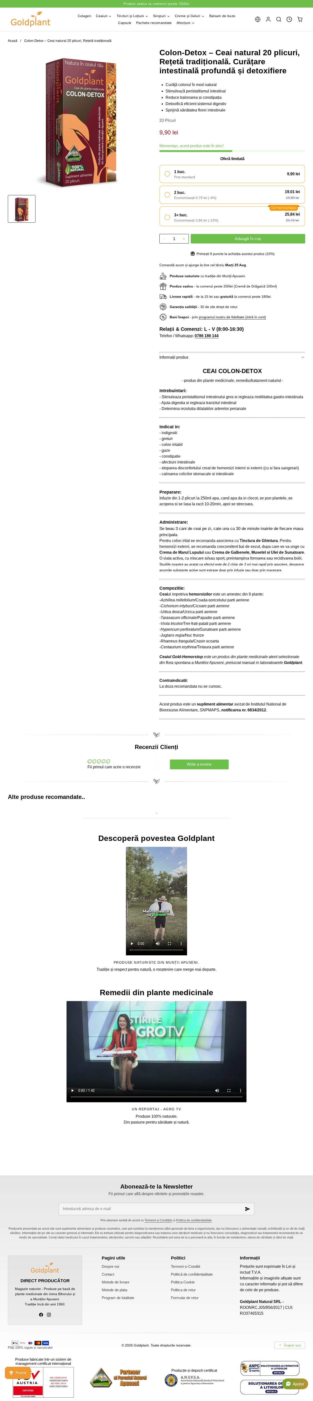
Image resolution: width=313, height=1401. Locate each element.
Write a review (199, 764)
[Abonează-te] (247, 1209)
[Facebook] (41, 1315)
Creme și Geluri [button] (187, 16)
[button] (257, 19)
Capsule (124, 23)
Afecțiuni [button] (183, 23)
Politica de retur (183, 1290)
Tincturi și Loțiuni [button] (130, 16)
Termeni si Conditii (185, 1267)
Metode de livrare (115, 1282)
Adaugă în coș (248, 239)
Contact (108, 1274)
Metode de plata (114, 1290)
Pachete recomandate (154, 23)
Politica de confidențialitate (194, 1220)
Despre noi (110, 1267)
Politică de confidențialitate (192, 1274)
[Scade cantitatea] (164, 238)
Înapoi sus (292, 1345)
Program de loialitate (118, 1298)
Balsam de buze (222, 16)
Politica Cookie (183, 1282)
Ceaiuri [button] (101, 16)
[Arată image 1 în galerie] (21, 209)
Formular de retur (185, 1298)
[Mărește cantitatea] (184, 238)
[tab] (21, 209)
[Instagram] (49, 1315)
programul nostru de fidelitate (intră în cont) (232, 317)
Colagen (84, 16)
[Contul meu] (268, 19)
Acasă (12, 41)
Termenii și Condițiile (158, 1220)
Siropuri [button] (159, 16)
